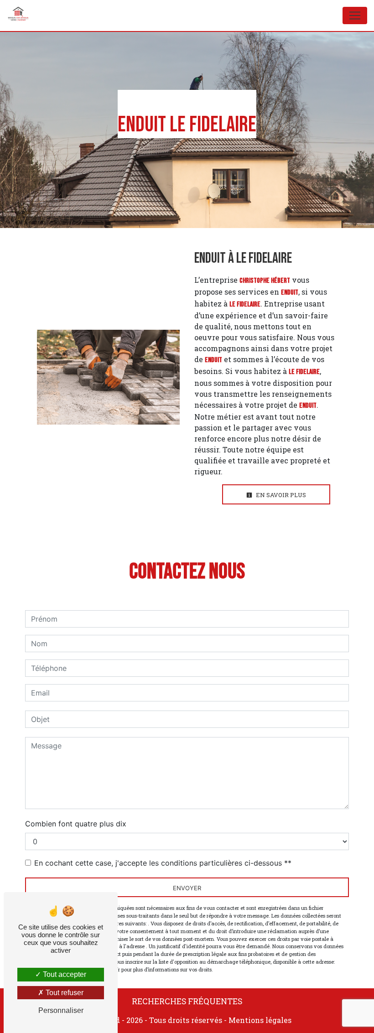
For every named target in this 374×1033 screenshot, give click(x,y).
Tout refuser (63, 993)
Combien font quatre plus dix (75, 823)
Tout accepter (63, 974)
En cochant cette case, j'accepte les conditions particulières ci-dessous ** (162, 862)
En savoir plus (280, 495)
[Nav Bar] (355, 15)
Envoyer (187, 888)
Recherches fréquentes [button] (187, 1001)
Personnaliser (60, 1010)
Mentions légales (259, 1020)
